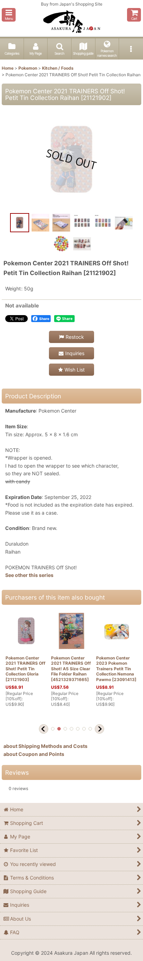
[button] (9, 15)
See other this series (29, 575)
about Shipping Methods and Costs (45, 746)
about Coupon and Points (33, 754)
